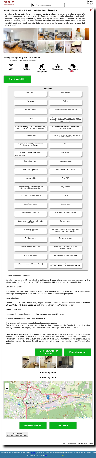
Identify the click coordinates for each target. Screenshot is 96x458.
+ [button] (7, 384)
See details (63, 425)
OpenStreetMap (87, 418)
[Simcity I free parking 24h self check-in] (21, 41)
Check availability (17, 79)
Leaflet (78, 418)
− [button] (7, 388)
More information (77, 352)
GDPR (47, 455)
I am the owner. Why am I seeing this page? (17, 434)
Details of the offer (33, 425)
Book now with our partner (49, 352)
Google (33, 453)
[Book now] (91, 9)
